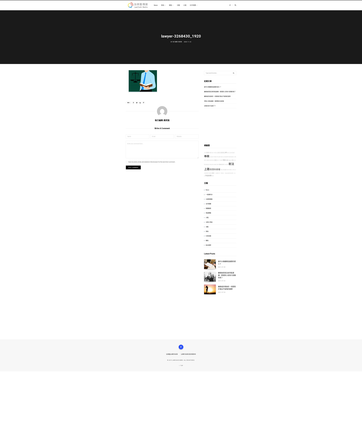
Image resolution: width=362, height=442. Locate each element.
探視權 (210, 173)
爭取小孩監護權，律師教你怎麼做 (214, 101)
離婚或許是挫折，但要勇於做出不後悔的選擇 (217, 96)
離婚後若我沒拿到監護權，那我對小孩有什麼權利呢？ (220, 91)
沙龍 (207, 217)
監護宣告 (207, 164)
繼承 (213, 173)
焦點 (207, 231)
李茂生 (215, 152)
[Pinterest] (116, 87)
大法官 (225, 169)
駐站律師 (208, 245)
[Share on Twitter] (116, 82)
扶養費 (214, 164)
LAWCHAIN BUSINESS (188, 354)
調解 (210, 152)
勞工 (233, 160)
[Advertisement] (220, 126)
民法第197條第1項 (213, 156)
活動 (207, 227)
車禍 (224, 160)
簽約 (228, 152)
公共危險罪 (225, 156)
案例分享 (221, 164)
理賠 (221, 169)
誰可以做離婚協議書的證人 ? (212, 87)
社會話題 (226, 164)
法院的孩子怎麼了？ (210, 106)
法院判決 (222, 152)
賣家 (228, 169)
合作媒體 (208, 204)
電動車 (208, 160)
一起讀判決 (209, 194)
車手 (218, 160)
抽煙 (219, 156)
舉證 (222, 156)
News (207, 190)
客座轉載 (208, 213)
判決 (234, 169)
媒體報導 (208, 208)
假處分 (230, 160)
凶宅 (218, 152)
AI (226, 152)
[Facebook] (181, 347)
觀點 (207, 240)
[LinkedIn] (140, 102)
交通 (227, 160)
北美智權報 (209, 199)
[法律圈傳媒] (137, 5)
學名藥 (211, 164)
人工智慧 (206, 152)
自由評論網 (232, 152)
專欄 (206, 156)
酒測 (215, 160)
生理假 (220, 160)
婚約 (213, 175)
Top (181, 365)
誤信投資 (212, 160)
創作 (213, 152)
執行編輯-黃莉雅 (177, 42)
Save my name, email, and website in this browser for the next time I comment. (151, 162)
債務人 (230, 169)
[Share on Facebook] (116, 77)
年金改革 (208, 176)
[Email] (116, 92)
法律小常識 (209, 222)
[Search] (234, 5)
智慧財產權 (215, 169)
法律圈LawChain (172, 354)
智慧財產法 (231, 156)
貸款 (218, 164)
